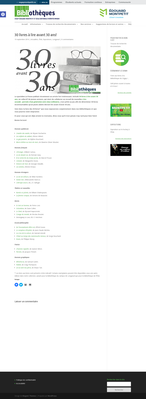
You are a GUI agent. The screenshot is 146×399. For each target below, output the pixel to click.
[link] (3, 14)
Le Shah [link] (19, 211)
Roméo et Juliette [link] (22, 192)
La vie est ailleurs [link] (22, 177)
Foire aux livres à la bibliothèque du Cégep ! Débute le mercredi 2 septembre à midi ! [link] (119, 77)
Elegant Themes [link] (29, 396)
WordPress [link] (52, 396)
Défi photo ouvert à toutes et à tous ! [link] (120, 84)
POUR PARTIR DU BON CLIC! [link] (118, 39)
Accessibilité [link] (20, 383)
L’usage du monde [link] (22, 214)
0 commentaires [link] (67, 39)
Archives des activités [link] (124, 92)
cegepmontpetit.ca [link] (27, 2)
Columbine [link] (20, 208)
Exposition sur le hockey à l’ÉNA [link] (120, 130)
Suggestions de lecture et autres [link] (109, 24)
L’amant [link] (19, 161)
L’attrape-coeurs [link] (22, 183)
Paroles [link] (19, 252)
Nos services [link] (86, 24)
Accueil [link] (25, 24)
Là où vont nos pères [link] (23, 268)
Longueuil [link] (56, 39)
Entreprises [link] (110, 2)
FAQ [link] (129, 24)
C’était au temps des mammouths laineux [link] (31, 236)
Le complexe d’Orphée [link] (24, 230)
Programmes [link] (56, 2)
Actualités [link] (34, 39)
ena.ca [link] (45, 2)
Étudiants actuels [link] (73, 2)
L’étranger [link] (19, 152)
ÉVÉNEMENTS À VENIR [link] (118, 71)
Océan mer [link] (20, 180)
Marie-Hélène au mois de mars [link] (27, 142)
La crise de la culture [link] (23, 233)
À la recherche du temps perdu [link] (27, 158)
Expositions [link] (47, 39)
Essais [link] (18, 239)
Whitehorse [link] (20, 262)
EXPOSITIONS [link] (115, 125)
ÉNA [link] (40, 39)
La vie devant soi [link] (22, 155)
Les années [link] (20, 167)
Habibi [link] (18, 265)
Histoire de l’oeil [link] (22, 164)
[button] (58, 69)
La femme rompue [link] (22, 195)
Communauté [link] (125, 2)
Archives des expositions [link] (123, 138)
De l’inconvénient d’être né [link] (25, 227)
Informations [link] (35, 24)
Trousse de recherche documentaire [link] (61, 24)
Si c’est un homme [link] (22, 205)
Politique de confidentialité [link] (26, 380)
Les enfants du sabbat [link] (24, 136)
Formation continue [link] (93, 2)
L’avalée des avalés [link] (23, 133)
